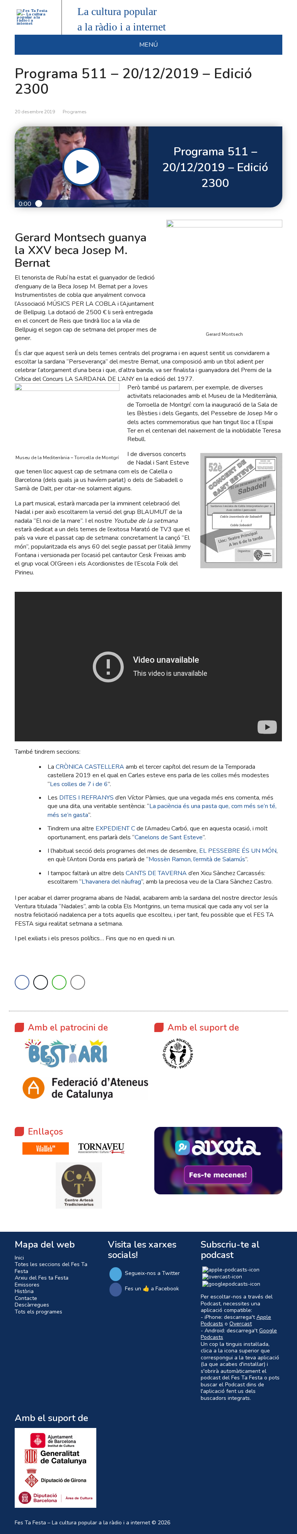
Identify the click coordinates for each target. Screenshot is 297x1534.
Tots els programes (38, 1311)
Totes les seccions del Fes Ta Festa (51, 1268)
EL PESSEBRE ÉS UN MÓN (238, 851)
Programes (75, 112)
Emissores (27, 1284)
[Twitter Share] (40, 982)
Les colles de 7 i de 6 (79, 784)
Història (24, 1291)
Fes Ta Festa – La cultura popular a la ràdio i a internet (82, 1522)
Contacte (26, 1298)
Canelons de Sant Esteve (169, 837)
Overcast (240, 1323)
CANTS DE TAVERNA (156, 873)
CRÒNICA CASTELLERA (90, 767)
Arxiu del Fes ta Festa (41, 1277)
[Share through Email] (77, 982)
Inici (19, 1257)
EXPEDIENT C (115, 828)
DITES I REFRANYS (86, 797)
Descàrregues (32, 1304)
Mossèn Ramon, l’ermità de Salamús (196, 859)
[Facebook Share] (22, 982)
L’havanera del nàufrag (111, 881)
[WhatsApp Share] (59, 982)
